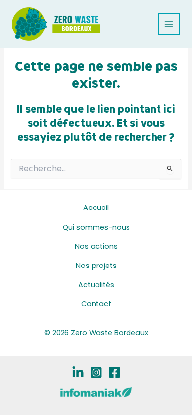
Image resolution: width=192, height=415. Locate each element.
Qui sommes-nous (96, 227)
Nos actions (96, 246)
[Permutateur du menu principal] (169, 24)
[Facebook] (114, 372)
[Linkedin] (78, 372)
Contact (96, 304)
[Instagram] (96, 372)
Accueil (96, 207)
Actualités (96, 285)
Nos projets (96, 265)
